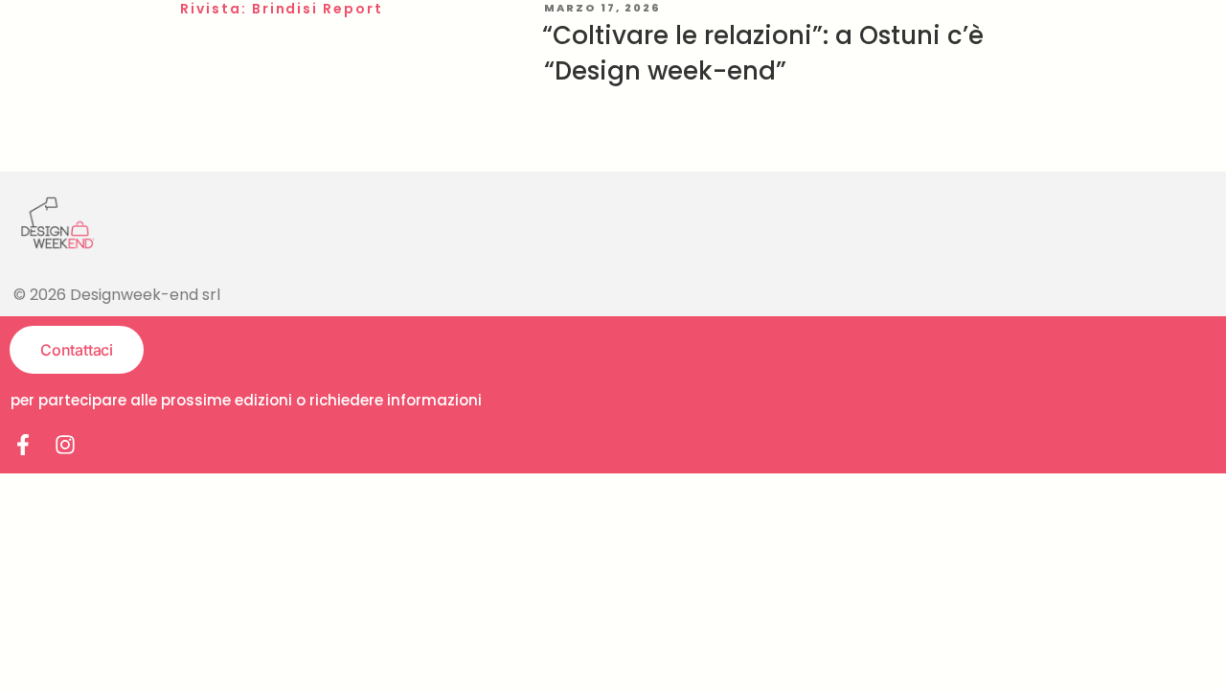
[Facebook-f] (23, 444)
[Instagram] (65, 444)
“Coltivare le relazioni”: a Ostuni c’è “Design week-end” (763, 52)
